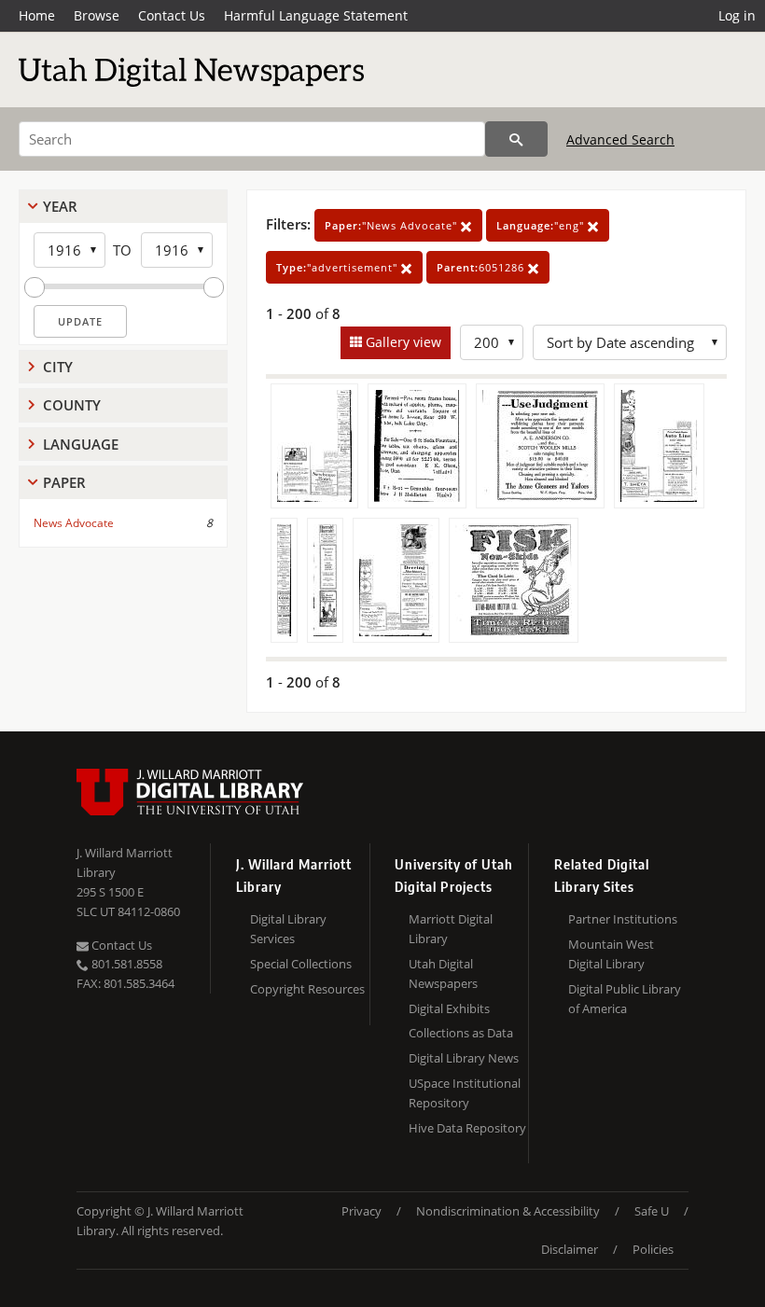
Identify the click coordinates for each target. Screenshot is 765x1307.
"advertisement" (338, 267)
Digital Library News (464, 1058)
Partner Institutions (622, 919)
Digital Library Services (288, 929)
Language (80, 444)
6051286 (482, 267)
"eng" (542, 225)
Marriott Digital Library (451, 929)
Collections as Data (461, 1032)
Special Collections (301, 963)
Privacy (361, 1211)
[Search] (516, 139)
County (72, 405)
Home (37, 15)
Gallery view (401, 342)
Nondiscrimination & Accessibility (508, 1211)
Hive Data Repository (467, 1127)
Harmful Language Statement (316, 15)
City (58, 366)
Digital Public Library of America (624, 998)
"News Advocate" (393, 225)
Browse (96, 15)
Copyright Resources (307, 988)
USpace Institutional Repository (465, 1093)
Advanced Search (620, 139)
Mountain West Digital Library (611, 954)
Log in (737, 15)
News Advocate (74, 523)
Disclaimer (569, 1249)
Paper (64, 482)
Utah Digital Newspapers (443, 973)
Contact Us (171, 15)
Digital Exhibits (449, 1008)
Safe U (651, 1211)
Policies (653, 1249)
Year (60, 206)
